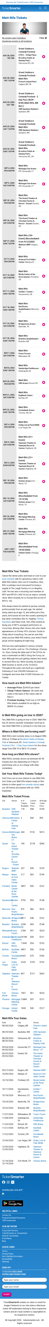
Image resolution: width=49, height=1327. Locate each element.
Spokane (6, 809)
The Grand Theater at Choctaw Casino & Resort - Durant (15, 854)
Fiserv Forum (14, 932)
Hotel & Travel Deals (10, 1236)
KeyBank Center (15, 950)
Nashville (6, 918)
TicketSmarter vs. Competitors (14, 1233)
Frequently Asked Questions (13, 1218)
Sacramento (7, 900)
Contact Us (6, 1215)
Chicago (5, 1008)
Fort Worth (4, 994)
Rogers (5, 868)
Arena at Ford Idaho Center (14, 878)
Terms (4, 1251)
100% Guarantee (9, 1220)
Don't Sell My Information (12, 1256)
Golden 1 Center (37, 1090)
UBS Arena (14, 944)
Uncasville (6, 832)
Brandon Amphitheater (17, 925)
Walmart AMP (15, 869)
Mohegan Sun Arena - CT (15, 836)
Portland (6, 886)
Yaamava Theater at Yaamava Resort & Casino (15, 981)
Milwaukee (7, 930)
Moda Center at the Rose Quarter (14, 891)
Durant (5, 843)
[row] (24, 57)
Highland (6, 973)
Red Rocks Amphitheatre (39, 1096)
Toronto (5, 956)
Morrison (6, 909)
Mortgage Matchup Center (15, 1002)
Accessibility (7, 1259)
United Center (14, 1009)
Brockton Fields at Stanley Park (39, 1041)
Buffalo (5, 949)
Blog (4, 1241)
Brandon (6, 924)
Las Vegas (5, 963)
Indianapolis (7, 937)
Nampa (5, 874)
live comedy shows (30, 784)
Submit (6, 1294)
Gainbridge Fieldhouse (16, 938)
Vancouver (7, 818)
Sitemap (5, 1262)
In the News (7, 1238)
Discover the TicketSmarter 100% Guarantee (24, 2)
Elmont (5, 943)
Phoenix (6, 999)
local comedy (8, 579)
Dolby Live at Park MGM (14, 966)
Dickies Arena (14, 994)
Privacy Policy (7, 1254)
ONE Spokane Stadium (15, 812)
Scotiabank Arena (16, 957)
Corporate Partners (10, 1230)
